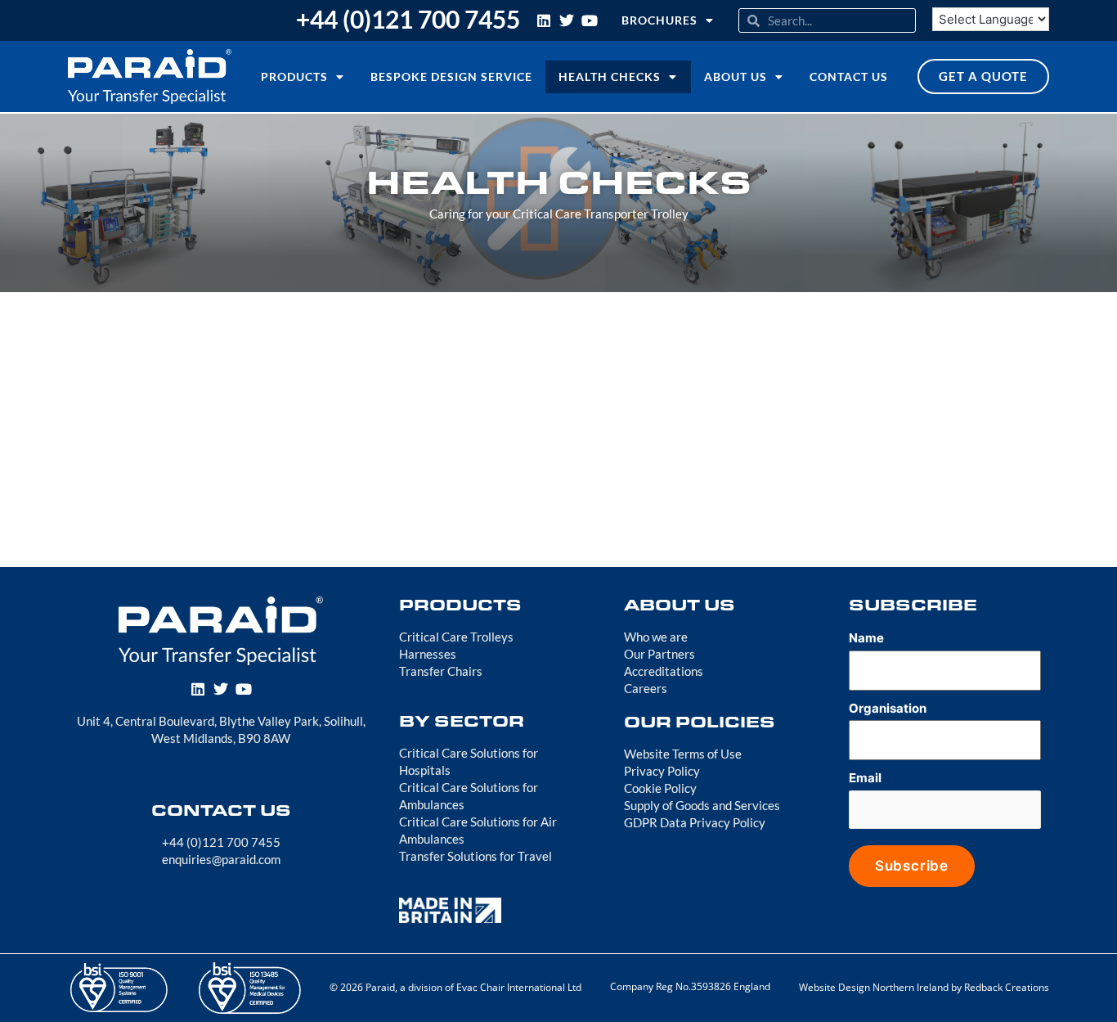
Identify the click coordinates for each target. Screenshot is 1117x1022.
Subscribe (912, 866)
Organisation (887, 708)
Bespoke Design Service (451, 76)
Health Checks (609, 76)
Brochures (659, 20)
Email (865, 778)
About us (735, 76)
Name (866, 638)
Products (294, 76)
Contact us (849, 76)
